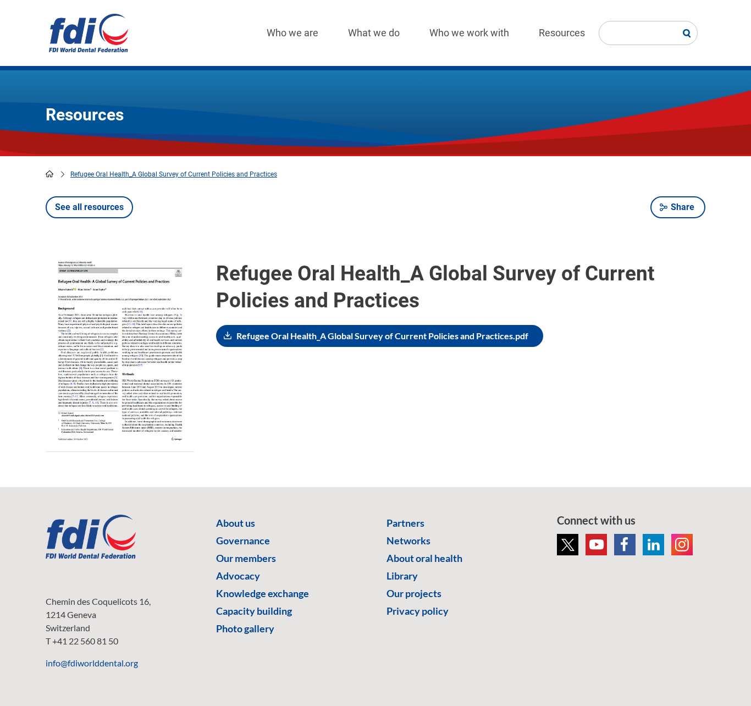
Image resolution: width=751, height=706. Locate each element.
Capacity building (254, 611)
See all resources (89, 207)
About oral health (424, 558)
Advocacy (238, 576)
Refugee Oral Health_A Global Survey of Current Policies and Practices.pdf (382, 335)
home (49, 174)
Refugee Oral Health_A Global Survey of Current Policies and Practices (173, 174)
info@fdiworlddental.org (92, 663)
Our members (246, 558)
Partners (405, 523)
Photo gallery (245, 628)
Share (682, 207)
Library (402, 576)
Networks (408, 540)
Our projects (413, 593)
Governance (243, 540)
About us (235, 523)
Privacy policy (417, 611)
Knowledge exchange (262, 593)
